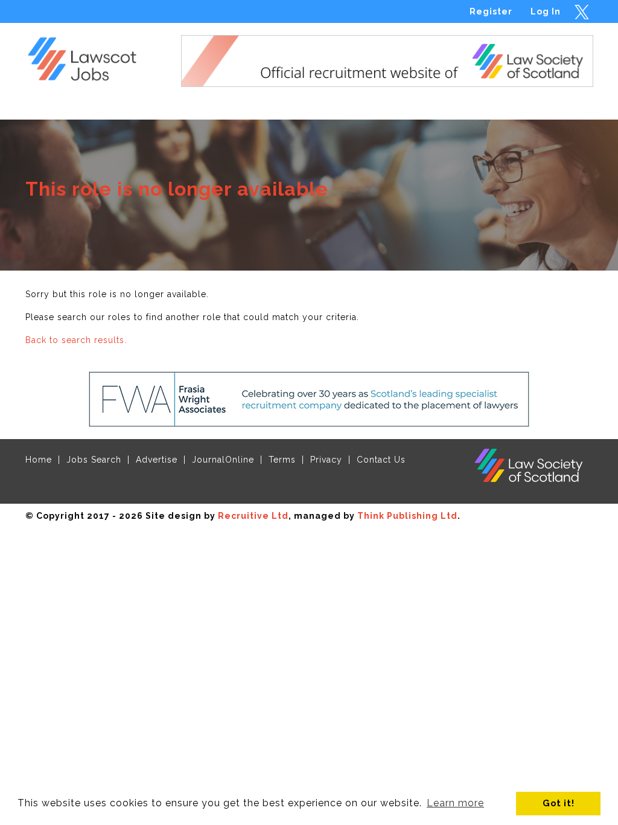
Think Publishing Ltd (407, 516)
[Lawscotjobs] (89, 56)
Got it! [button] (559, 803)
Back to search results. (76, 340)
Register (491, 11)
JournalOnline (223, 459)
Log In (545, 11)
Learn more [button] (455, 803)
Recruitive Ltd (253, 516)
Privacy (326, 459)
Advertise (156, 459)
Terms (282, 459)
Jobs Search (93, 459)
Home (38, 459)
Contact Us (381, 459)
